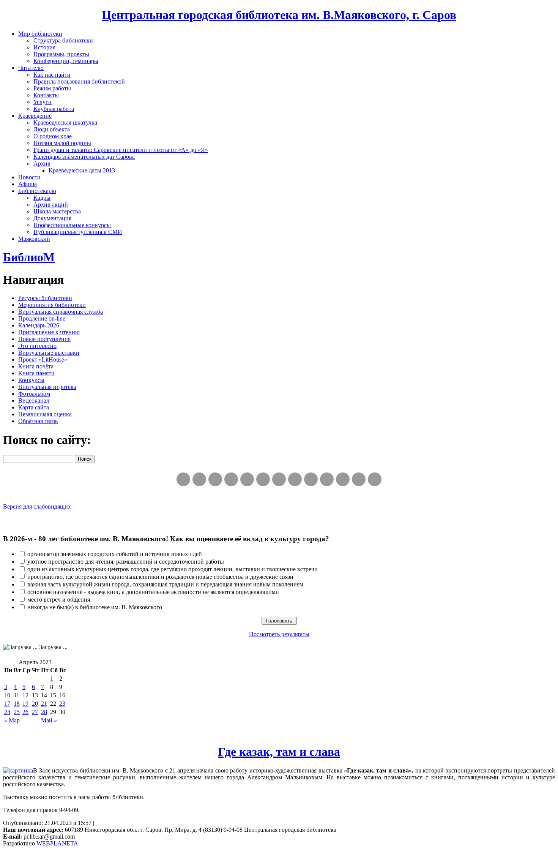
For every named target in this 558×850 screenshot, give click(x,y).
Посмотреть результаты (279, 634)
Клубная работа (53, 109)
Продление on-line (41, 318)
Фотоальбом (34, 393)
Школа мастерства (57, 211)
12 (25, 695)
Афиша (27, 184)
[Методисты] (327, 479)
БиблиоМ (29, 257)
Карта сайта (33, 407)
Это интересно (37, 346)
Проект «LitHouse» (42, 359)
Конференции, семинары (65, 61)
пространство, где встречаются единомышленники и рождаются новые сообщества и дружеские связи (160, 577)
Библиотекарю (37, 191)
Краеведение (35, 115)
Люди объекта (51, 129)
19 (25, 703)
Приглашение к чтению (49, 332)
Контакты (46, 95)
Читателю (31, 68)
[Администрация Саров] (374, 479)
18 (17, 703)
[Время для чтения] (279, 479)
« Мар (12, 720)
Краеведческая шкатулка (65, 122)
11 (16, 695)
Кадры (41, 197)
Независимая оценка (45, 414)
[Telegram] (199, 479)
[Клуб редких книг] (295, 479)
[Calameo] (343, 479)
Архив (41, 163)
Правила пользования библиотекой (79, 81)
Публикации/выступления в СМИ (77, 232)
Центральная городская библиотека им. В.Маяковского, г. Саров (279, 15)
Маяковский (34, 238)
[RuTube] (215, 479)
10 (7, 695)
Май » (49, 720)
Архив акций (50, 204)
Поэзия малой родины (62, 143)
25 (17, 712)
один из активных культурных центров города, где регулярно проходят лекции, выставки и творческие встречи (172, 569)
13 (35, 695)
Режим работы (52, 88)
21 (44, 703)
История (44, 47)
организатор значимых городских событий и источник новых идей (114, 554)
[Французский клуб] (311, 479)
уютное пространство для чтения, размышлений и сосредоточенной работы (125, 561)
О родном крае (52, 136)
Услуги (42, 102)
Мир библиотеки (40, 33)
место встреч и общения (58, 599)
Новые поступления (44, 339)
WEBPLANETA (57, 843)
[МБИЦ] (231, 479)
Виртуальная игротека (47, 387)
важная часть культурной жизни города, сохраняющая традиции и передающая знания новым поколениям (165, 584)
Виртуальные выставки (48, 352)
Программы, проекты (61, 54)
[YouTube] (359, 479)
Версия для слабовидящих (37, 506)
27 (35, 712)
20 (35, 703)
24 (7, 712)
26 (25, 712)
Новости (29, 177)
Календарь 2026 (38, 325)
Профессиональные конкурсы (72, 225)
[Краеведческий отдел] (247, 479)
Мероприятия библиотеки (52, 305)
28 (44, 712)
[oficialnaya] (183, 479)
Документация (52, 218)
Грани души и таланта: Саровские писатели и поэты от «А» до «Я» (120, 150)
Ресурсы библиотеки (45, 298)
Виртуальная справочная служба (60, 311)
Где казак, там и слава (279, 751)
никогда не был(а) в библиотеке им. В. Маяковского (94, 607)
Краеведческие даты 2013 (82, 170)
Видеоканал (33, 400)
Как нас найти (52, 74)
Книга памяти (36, 373)
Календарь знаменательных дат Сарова (84, 156)
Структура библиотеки (63, 40)
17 (7, 703)
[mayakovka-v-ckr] (263, 479)
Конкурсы (31, 380)
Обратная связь (38, 421)
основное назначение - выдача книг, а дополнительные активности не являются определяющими (153, 592)
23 (62, 703)
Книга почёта (36, 366)
